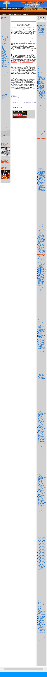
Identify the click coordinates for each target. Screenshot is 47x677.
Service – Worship (40, 73)
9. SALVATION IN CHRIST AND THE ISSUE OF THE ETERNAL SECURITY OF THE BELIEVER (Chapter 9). (42, 478)
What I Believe (22, 12)
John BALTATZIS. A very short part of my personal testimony (41, 658)
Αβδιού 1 (3, 47)
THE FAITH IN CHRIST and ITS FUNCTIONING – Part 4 (41, 562)
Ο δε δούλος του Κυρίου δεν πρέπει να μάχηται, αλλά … (41, 292)
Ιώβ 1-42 (3, 33)
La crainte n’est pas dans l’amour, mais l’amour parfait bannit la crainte (41, 191)
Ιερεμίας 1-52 (4, 40)
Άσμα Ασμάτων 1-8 (5, 37)
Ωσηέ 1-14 (3, 44)
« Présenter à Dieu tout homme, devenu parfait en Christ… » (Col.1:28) (41, 251)
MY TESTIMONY (24, 14)
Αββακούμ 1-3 (4, 38)
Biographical (15, 13)
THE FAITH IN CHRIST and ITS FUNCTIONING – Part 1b (41, 535)
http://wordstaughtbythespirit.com (15, 97)
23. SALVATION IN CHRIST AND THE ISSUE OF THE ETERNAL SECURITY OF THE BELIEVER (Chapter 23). (42, 409)
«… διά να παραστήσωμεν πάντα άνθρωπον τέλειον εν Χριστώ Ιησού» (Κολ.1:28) (41, 369)
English (5, 12)
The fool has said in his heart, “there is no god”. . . (41, 59)
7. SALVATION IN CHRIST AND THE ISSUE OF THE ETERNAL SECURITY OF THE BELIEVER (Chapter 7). (42, 488)
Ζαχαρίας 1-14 (4, 54)
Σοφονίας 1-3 (4, 52)
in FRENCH (4, 102)
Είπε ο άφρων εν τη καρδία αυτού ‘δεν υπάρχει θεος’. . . (41, 322)
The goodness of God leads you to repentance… (41, 57)
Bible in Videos (42, 12)
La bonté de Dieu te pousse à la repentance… (41, 195)
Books (26, 12)
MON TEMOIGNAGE (41, 154)
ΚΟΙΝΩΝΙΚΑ (4, 121)
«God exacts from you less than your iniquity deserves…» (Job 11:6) (41, 121)
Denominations (40, 659)
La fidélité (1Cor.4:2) (41, 189)
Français (8, 12)
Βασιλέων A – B (4, 28)
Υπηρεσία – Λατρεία (41, 262)
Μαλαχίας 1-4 (4, 55)
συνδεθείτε (20, 107)
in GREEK (4, 103)
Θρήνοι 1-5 (3, 41)
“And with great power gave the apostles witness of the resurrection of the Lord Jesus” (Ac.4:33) (41, 134)
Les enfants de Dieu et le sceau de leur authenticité (41, 165)
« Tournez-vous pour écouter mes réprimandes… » (41, 248)
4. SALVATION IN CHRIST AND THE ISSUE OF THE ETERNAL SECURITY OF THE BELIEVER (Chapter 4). (42, 503)
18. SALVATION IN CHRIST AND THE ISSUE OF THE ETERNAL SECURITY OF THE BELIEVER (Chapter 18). (42, 434)
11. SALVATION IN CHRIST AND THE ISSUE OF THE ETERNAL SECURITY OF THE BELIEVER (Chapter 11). (42, 468)
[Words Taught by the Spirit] (23, 6)
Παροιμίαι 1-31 (4, 35)
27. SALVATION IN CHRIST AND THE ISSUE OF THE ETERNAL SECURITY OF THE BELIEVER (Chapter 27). (42, 390)
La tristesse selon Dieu (14, 102)
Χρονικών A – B (4, 29)
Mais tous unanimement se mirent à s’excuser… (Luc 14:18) (41, 156)
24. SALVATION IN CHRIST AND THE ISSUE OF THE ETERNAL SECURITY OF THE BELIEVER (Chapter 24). (42, 405)
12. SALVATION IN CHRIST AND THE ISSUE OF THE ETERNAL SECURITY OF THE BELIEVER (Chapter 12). (42, 464)
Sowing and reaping (41, 72)
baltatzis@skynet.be (14, 95)
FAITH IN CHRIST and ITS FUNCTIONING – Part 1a (41, 532)
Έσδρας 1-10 (4, 30)
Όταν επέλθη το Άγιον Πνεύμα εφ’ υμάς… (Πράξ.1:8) (41, 284)
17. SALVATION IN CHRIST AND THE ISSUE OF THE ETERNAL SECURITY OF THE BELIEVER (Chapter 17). (42, 439)
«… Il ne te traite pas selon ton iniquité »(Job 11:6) (41, 245)
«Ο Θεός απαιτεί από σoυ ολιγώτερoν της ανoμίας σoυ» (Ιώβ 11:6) (41, 351)
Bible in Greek (36, 12)
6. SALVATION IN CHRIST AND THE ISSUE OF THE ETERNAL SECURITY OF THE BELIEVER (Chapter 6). (42, 493)
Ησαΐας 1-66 (4, 39)
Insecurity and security (41, 85)
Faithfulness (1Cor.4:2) (41, 98)
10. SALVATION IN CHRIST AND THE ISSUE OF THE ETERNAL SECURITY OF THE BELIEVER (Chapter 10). (42, 473)
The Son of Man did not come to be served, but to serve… (41, 40)
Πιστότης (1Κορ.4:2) (41, 281)
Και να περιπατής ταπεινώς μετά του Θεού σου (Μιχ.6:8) (41, 297)
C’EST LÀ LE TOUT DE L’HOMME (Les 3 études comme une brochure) (41, 220)
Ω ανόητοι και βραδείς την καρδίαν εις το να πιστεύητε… (42, 256)
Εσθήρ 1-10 (4, 32)
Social (29, 12)
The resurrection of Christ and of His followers (41, 45)
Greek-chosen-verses (6, 105)
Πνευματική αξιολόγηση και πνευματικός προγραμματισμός (41, 279)
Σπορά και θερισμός (41, 277)
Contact (32, 12)
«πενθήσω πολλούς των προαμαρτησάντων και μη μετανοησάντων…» (41, 348)
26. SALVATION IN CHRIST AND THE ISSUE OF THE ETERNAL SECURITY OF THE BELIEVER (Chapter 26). (42, 395)
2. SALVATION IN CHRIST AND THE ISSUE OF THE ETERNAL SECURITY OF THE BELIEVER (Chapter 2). (42, 514)
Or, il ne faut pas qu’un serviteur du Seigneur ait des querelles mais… (41, 149)
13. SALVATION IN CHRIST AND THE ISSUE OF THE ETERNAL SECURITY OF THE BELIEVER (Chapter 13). (42, 459)
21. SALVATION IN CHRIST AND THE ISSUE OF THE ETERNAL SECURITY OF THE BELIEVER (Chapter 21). (42, 419)
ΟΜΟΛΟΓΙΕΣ (4, 122)
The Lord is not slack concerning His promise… (41, 54)
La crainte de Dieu (40, 193)
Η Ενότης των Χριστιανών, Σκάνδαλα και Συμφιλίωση (41, 313)
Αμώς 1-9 (3, 46)
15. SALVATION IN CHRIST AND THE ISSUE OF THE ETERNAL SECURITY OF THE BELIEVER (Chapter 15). (42, 449)
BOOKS (3, 98)
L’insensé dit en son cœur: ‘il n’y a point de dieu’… (41, 202)
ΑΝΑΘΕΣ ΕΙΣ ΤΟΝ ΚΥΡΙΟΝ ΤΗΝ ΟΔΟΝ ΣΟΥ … (41, 337)
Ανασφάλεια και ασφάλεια (41, 335)
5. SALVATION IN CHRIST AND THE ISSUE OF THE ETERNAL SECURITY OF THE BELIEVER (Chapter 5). (42, 498)
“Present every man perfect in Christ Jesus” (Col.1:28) (41, 125)
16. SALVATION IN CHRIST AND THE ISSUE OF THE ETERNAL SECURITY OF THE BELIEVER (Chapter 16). (42, 444)
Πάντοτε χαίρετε (40, 282)
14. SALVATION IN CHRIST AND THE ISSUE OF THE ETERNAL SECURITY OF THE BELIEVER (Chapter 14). (42, 454)
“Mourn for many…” (41, 126)
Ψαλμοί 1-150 (4, 34)
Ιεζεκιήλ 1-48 (4, 42)
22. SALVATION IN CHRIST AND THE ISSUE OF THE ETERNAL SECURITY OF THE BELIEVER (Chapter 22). (42, 414)
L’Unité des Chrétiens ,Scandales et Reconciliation (41, 198)
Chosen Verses (9, 14)
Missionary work (40, 82)
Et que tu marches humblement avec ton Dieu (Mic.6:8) (41, 212)
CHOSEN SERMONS (16, 14)
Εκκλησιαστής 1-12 (5, 36)
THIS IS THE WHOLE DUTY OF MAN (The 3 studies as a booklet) (41, 29)
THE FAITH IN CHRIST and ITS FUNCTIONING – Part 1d (41, 541)
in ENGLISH (5, 101)
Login (5, 668)
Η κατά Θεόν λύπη (40, 311)
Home (2, 12)
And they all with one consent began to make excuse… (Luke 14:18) (41, 110)
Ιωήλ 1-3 (3, 45)
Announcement (3, 14)
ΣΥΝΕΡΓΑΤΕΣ (4, 125)
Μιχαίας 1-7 (4, 49)
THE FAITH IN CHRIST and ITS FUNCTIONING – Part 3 (41, 547)
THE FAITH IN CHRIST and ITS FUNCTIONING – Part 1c (41, 538)
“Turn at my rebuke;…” (41, 122)
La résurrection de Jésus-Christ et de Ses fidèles (41, 180)
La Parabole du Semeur (41, 182)
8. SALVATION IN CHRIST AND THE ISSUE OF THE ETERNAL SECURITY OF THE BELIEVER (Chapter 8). (42, 483)
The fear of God (40, 63)
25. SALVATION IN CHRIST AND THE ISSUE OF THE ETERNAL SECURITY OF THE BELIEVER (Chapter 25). (42, 400)
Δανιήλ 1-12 (4, 43)
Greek (12, 12)
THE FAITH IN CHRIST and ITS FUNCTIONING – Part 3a (41, 550)
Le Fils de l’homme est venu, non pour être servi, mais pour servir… (41, 174)
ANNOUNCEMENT (5, 94)
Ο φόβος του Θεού (41, 286)
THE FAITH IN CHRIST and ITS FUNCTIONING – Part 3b (41, 556)
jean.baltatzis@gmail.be (14, 96)
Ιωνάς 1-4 (3, 48)
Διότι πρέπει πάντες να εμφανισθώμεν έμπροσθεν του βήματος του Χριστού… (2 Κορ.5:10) (41, 326)
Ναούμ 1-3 (3, 50)
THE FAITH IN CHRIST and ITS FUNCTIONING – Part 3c (41, 559)
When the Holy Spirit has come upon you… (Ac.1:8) (41, 26)
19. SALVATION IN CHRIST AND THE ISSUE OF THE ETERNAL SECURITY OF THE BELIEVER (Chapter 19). (42, 429)
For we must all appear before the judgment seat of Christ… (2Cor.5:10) (41, 93)
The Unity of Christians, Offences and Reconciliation (41, 37)
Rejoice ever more (40, 74)
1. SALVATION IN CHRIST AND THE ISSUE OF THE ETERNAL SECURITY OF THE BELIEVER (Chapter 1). (42, 519)
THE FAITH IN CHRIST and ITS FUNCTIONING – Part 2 (41, 544)
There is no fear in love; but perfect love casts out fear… (41, 32)
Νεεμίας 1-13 (4, 31)
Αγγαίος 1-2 (4, 53)
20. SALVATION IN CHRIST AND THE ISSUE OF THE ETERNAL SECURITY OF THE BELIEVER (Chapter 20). (42, 424)
